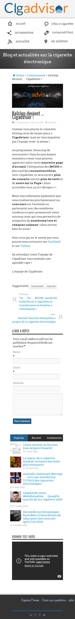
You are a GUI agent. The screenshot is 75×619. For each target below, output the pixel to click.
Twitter (25, 246)
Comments (54, 438)
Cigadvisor (37, 286)
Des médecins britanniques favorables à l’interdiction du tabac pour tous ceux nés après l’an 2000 (42, 516)
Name (16, 351)
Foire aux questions (54, 600)
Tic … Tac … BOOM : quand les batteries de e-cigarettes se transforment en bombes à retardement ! (38, 301)
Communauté (36, 75)
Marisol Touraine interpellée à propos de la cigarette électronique (34, 318)
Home (20, 75)
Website (18, 383)
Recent (36, 438)
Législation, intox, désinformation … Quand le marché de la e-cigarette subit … (43, 497)
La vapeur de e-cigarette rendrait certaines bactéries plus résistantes (41, 461)
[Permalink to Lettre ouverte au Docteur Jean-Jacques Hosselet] (15, 448)
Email (16, 367)
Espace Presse (30, 600)
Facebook (54, 241)
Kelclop (51, 286)
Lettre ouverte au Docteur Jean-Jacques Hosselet (40, 446)
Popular (19, 438)
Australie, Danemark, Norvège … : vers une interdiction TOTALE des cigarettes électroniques (43, 478)
